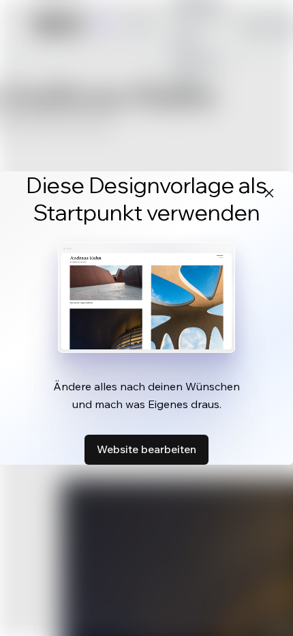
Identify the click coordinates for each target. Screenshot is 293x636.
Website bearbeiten (146, 449)
